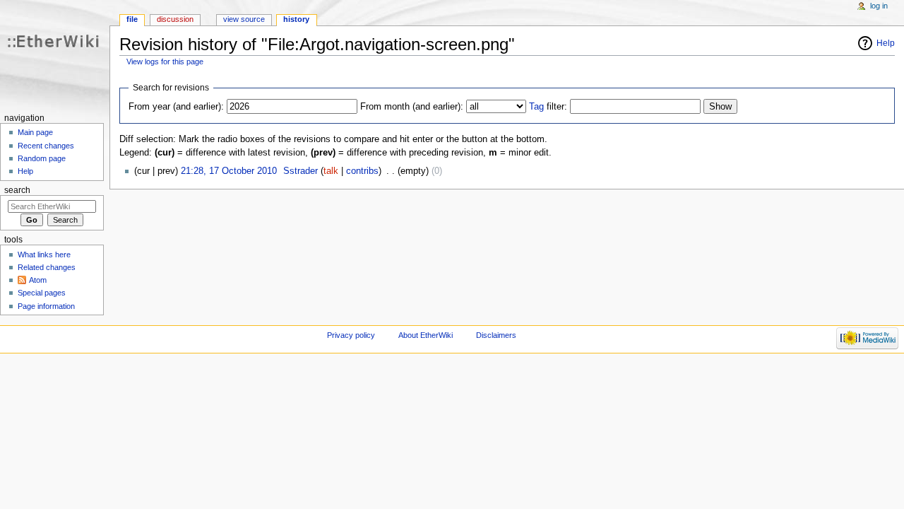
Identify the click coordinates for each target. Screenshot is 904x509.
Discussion (175, 19)
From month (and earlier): (411, 107)
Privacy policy (351, 335)
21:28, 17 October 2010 (229, 171)
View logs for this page (164, 61)
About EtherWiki (425, 335)
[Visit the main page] (54, 55)
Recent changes (46, 145)
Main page (35, 132)
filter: (548, 107)
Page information (46, 306)
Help (885, 43)
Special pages (42, 292)
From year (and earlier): (176, 107)
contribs (362, 171)
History (296, 19)
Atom (38, 280)
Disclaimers (496, 335)
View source (244, 19)
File (132, 19)
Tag (536, 107)
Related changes (47, 267)
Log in (879, 5)
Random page (42, 158)
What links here (44, 254)
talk (330, 171)
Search (17, 190)
